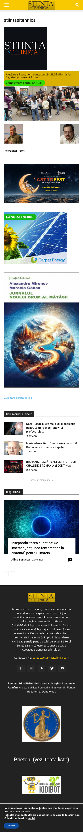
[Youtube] (62, 668)
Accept (11, 825)
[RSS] (41, 668)
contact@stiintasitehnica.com (50, 657)
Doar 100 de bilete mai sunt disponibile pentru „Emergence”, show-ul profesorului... (50, 427)
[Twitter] (52, 668)
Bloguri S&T (13, 492)
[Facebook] (21, 668)
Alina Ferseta (20, 559)
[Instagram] (31, 668)
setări (31, 818)
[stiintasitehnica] (25, 69)
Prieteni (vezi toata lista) (41, 760)
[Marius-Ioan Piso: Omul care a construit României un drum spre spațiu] (13, 448)
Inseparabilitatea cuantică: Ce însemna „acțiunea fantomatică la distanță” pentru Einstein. (37, 548)
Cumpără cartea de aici (18, 397)
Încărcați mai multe (40, 480)
